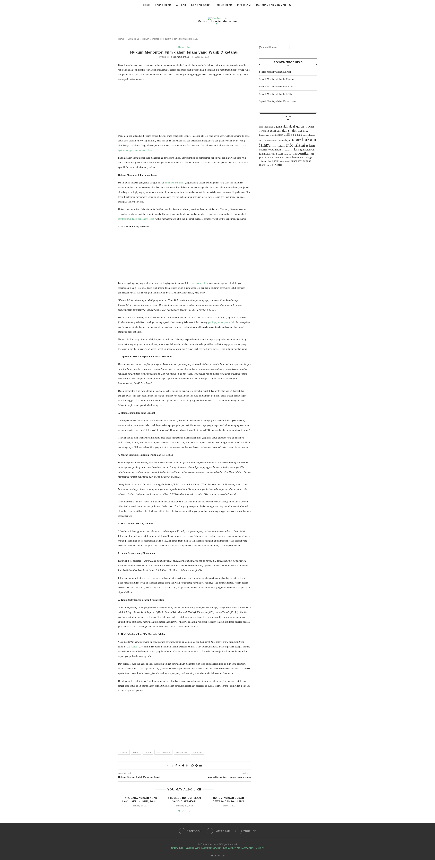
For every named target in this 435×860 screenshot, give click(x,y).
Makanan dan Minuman (271, 5)
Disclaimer (247, 848)
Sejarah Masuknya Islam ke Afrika (275, 94)
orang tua (287, 154)
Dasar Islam (163, 5)
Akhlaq (181, 5)
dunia (148, 752)
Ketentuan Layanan (211, 848)
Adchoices (259, 848)
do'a (293, 134)
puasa (262, 157)
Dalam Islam (276, 134)
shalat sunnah (285, 161)
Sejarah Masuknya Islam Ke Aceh (275, 72)
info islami (182, 752)
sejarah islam (265, 161)
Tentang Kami (178, 848)
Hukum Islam (224, 5)
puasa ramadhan (275, 157)
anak (300, 131)
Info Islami (244, 5)
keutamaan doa (287, 150)
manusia (197, 752)
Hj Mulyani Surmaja (179, 57)
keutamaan (274, 149)
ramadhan (291, 157)
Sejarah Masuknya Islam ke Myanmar (277, 79)
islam (310, 145)
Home (146, 5)
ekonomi (311, 135)
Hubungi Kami (193, 848)
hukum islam (163, 752)
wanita (278, 164)
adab (261, 127)
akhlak (287, 126)
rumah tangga (304, 157)
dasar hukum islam (199, 283)
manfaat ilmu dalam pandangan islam (136, 219)
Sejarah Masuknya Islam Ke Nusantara (277, 101)
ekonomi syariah (278, 140)
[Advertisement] (184, 108)
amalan (273, 131)
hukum (296, 140)
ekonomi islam (265, 140)
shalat (275, 161)
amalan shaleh (287, 130)
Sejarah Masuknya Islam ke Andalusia (277, 86)
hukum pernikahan (278, 146)
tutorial (269, 165)
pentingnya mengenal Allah (221, 322)
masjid (280, 154)
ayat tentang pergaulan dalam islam (135, 150)
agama (123, 752)
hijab (288, 140)
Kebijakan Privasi (231, 848)
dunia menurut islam (174, 182)
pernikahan (305, 153)
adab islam (268, 127)
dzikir (305, 135)
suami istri (296, 161)
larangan (299, 149)
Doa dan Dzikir (201, 5)
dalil (136, 752)
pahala (294, 154)
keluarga (263, 150)
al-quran (298, 126)
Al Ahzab (132, 646)
